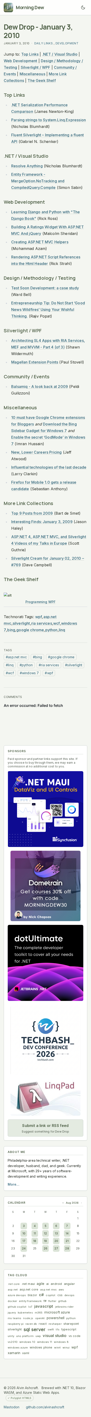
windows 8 (61, 1342)
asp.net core (29, 1289)
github (62, 1301)
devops (69, 1295)
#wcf (10, 673)
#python (26, 665)
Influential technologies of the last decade (48, 467)
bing (11, 630)
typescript (68, 1329)
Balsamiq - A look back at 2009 (39, 386)
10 (23, 1233)
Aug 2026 (72, 1202)
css (60, 1295)
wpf (38, 616)
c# (41, 1294)
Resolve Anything (27, 166)
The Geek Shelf (42, 80)
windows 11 (44, 1342)
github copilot (17, 1306)
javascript (43, 1306)
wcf (56, 623)
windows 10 (27, 1342)
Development (67, 43)
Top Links (30, 54)
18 (34, 1241)
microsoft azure (57, 1312)
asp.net (13, 1289)
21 (67, 1241)
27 (56, 1248)
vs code (74, 1336)
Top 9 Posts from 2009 (32, 513)
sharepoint (71, 1323)
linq (62, 630)
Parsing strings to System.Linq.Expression (48, 120)
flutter (52, 1301)
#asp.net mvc (16, 657)
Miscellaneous (32, 74)
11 (35, 1233)
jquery (12, 1312)
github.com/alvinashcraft (45, 1407)
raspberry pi (16, 1323)
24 (24, 1248)
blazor (32, 1295)
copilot (50, 1295)
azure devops (17, 1295)
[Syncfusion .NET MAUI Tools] (45, 809)
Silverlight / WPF (35, 67)
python (51, 630)
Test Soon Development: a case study (45, 288)
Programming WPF (40, 602)
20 (56, 1241)
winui (66, 1347)
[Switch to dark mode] (83, 7)
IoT (30, 1306)
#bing (37, 657)
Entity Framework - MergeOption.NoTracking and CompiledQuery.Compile (37, 181)
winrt (57, 1347)
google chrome (30, 630)
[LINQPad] (45, 1097)
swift (51, 1329)
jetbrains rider (64, 1306)
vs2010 (13, 1342)
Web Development (20, 60)
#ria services (49, 665)
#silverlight (73, 665)
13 (56, 1233)
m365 (39, 1312)
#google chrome (61, 657)
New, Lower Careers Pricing (36, 452)
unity (11, 1336)
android (56, 1284)
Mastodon (11, 1407)
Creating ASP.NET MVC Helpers (39, 242)
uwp (38, 1336)
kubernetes (25, 1312)
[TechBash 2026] (45, 1040)
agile (40, 1284)
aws (61, 1289)
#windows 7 (29, 673)
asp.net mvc (48, 1289)
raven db (31, 1323)
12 (45, 1233)
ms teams (14, 1318)
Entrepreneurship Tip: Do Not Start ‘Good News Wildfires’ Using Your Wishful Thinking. (48, 309)
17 (23, 1241)
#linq (10, 665)
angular (69, 1284)
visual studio (54, 1335)
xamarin (14, 1353)
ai (47, 1284)
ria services (41, 623)
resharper (55, 1323)
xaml (25, 1353)
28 (67, 1248)
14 (67, 1233)
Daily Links (43, 43)
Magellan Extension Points (34, 362)
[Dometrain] (45, 886)
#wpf (49, 673)
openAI (40, 1318)
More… (13, 1184)
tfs (58, 1329)
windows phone (41, 1347)
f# (44, 1301)
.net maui (28, 1284)
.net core (14, 1284)
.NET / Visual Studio (59, 54)
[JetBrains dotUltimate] (45, 963)
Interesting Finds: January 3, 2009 (42, 521)
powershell (56, 1318)
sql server (35, 1329)
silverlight (21, 623)
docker (12, 1301)
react (43, 1323)
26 (45, 1248)
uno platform (25, 1336)
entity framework (30, 1301)
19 (45, 1241)
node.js (28, 1318)
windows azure (18, 1347)
